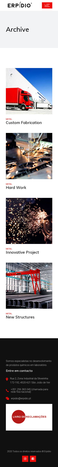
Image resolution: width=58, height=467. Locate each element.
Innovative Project (22, 252)
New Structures (20, 317)
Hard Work (16, 187)
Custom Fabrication (24, 122)
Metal (9, 119)
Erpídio (47, 451)
